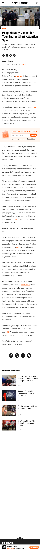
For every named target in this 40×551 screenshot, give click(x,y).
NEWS (4, 28)
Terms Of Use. (31, 139)
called (18, 247)
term (34, 107)
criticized (18, 76)
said (15, 219)
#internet (23, 64)
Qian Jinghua (8, 61)
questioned (25, 285)
